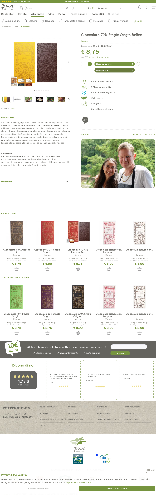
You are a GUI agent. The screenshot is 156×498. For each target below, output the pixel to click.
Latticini (33, 20)
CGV (70, 425)
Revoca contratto (48, 407)
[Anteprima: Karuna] (17, 99)
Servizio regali (103, 413)
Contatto (129, 413)
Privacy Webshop (76, 419)
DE (89, 8)
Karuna (84, 41)
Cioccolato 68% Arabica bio (16, 251)
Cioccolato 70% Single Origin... (16, 315)
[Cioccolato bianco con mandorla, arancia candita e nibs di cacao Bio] (139, 233)
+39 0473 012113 (14, 413)
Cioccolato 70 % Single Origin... (47, 251)
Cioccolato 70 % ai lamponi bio (78, 251)
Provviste (98, 20)
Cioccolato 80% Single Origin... (47, 315)
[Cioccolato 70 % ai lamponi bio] (78, 233)
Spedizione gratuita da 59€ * (79, 1)
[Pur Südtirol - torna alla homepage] (8, 7)
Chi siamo (44, 413)
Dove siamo (73, 413)
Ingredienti (7, 181)
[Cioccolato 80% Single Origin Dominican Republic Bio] (47, 297)
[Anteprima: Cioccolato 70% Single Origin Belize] (6, 99)
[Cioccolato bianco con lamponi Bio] (109, 233)
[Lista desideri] (146, 7)
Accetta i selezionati (39, 488)
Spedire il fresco (133, 407)
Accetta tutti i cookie (117, 488)
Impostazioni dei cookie (78, 482)
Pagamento (102, 407)
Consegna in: (103, 8)
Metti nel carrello (104, 64)
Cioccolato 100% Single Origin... (78, 315)
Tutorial (44, 425)
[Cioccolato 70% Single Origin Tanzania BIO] (16, 297)
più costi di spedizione (98, 57)
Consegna (73, 407)
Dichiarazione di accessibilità (53, 419)
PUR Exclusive (131, 419)
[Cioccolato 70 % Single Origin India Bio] (47, 233)
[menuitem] (139, 7)
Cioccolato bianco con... (139, 250)
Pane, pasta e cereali (74, 20)
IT (93, 8)
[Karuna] (118, 163)
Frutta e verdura (120, 20)
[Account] (139, 7)
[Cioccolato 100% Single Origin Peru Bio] (78, 297)
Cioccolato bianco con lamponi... (109, 251)
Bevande (49, 20)
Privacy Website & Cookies (108, 419)
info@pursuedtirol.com (16, 407)
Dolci (139, 20)
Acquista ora (102, 70)
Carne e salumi (12, 20)
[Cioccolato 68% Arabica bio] (16, 233)
